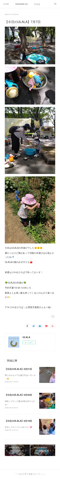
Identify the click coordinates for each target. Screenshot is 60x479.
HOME (6, 4)
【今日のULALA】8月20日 (18, 394)
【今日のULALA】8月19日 (18, 420)
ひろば (37, 4)
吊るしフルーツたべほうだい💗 (18, 427)
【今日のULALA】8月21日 (18, 368)
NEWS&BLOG (21, 4)
